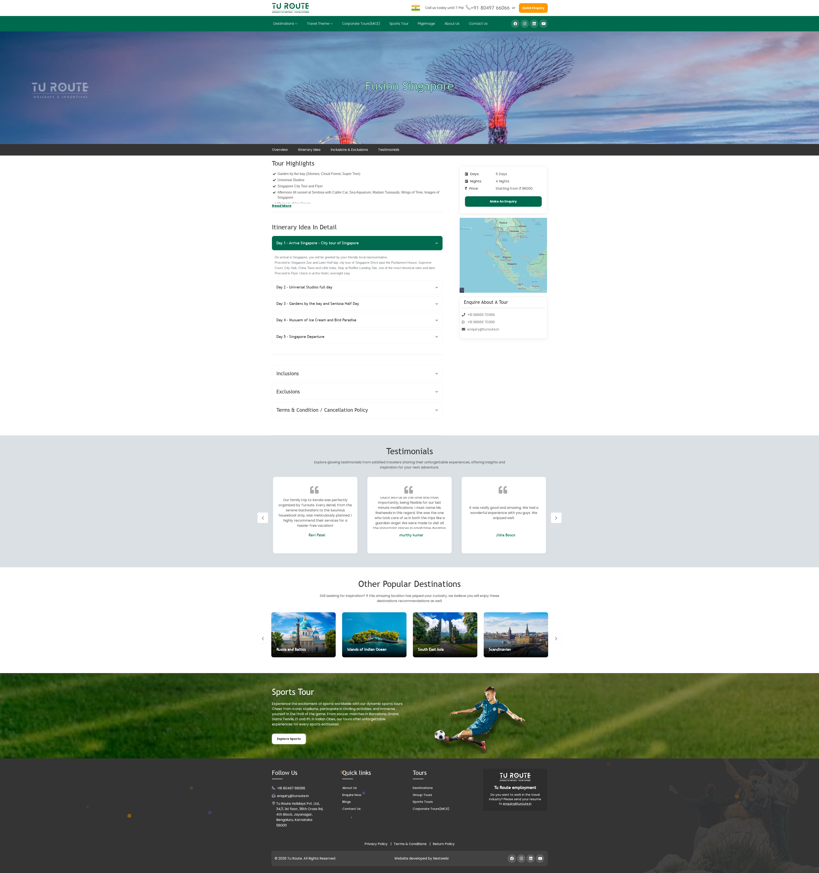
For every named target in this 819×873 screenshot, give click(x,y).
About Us (451, 23)
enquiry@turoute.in (483, 329)
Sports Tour (398, 23)
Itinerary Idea (309, 149)
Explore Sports (289, 739)
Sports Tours (423, 801)
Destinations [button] (284, 23)
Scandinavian (368, 649)
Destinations (423, 788)
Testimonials (388, 149)
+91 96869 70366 (481, 314)
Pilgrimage (426, 23)
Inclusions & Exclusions (349, 149)
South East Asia (299, 649)
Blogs (346, 801)
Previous (262, 517)
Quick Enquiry (533, 8)
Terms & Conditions (410, 843)
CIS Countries (439, 649)
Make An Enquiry (503, 201)
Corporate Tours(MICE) (361, 23)
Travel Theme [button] (318, 23)
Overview (280, 149)
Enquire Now (351, 795)
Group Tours (422, 795)
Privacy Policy (376, 843)
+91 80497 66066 (490, 8)
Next (556, 517)
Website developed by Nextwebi (421, 858)
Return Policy (444, 843)
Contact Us (478, 23)
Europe (505, 649)
